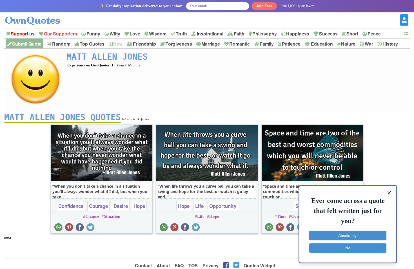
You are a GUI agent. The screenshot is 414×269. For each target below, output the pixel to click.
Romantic (239, 44)
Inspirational (210, 33)
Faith (239, 33)
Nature (348, 44)
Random (61, 44)
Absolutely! (348, 235)
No (347, 248)
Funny (93, 33)
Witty (115, 33)
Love (135, 33)
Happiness (297, 33)
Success (328, 33)
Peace (374, 33)
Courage (98, 206)
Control (298, 216)
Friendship (144, 44)
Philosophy (264, 33)
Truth (181, 33)
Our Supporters (60, 33)
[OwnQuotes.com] (36, 16)
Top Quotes (92, 44)
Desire (120, 206)
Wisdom (157, 33)
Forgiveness (178, 44)
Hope (139, 206)
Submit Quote (26, 44)
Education (322, 44)
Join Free (264, 6)
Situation (112, 216)
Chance (92, 216)
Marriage (210, 44)
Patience (291, 44)
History (390, 44)
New (118, 44)
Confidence (70, 206)
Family (267, 44)
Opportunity (222, 206)
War (369, 44)
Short (352, 33)
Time (281, 216)
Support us (23, 33)
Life (199, 206)
